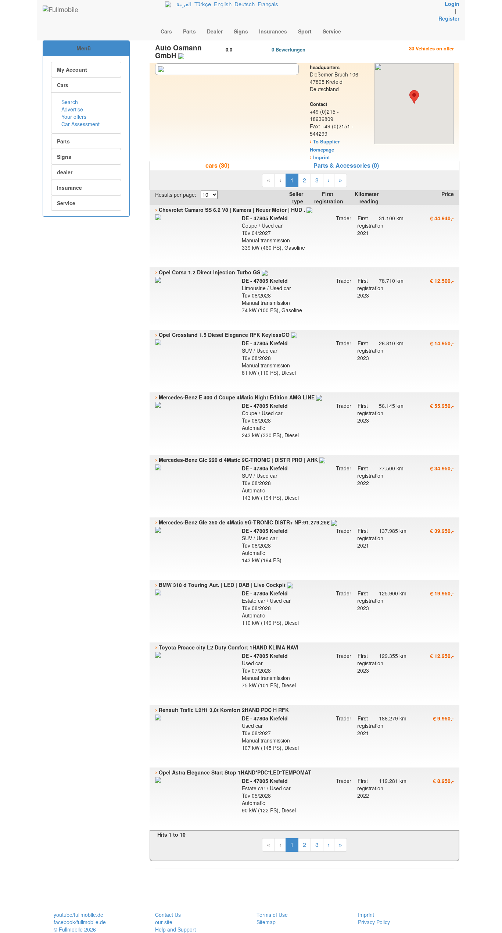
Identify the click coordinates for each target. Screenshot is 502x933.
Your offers (73, 116)
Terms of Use (272, 914)
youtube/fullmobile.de (78, 914)
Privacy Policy (374, 922)
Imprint (366, 914)
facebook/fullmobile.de (80, 922)
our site (163, 922)
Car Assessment (80, 124)
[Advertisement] (86, 255)
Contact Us (168, 914)
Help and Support (175, 929)
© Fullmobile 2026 (75, 929)
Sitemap (266, 922)
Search (69, 102)
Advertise (71, 109)
